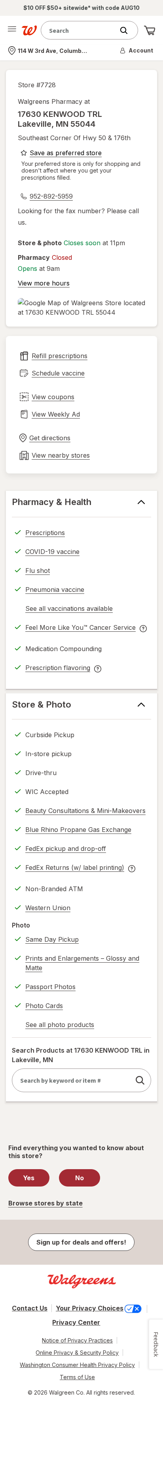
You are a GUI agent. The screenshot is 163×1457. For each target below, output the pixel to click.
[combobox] (79, 30)
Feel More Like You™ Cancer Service (80, 628)
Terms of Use (77, 1377)
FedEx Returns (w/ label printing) (74, 869)
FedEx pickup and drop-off (65, 850)
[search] (140, 1080)
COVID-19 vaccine (52, 552)
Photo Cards (44, 1006)
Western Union (47, 908)
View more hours (44, 283)
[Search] (128, 30)
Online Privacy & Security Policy (77, 1352)
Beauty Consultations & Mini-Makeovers (85, 811)
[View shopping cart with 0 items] (149, 30)
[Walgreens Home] (29, 30)
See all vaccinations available (69, 610)
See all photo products (59, 1026)
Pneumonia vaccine (54, 589)
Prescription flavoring (57, 669)
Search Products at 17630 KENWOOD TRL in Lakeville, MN (81, 1055)
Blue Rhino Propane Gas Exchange (78, 830)
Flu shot (37, 571)
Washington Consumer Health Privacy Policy (77, 1364)
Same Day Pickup (52, 939)
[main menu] (12, 30)
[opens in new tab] (81, 307)
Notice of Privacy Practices (77, 1340)
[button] (137, 50)
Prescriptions (45, 533)
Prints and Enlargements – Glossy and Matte (82, 963)
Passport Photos (50, 987)
